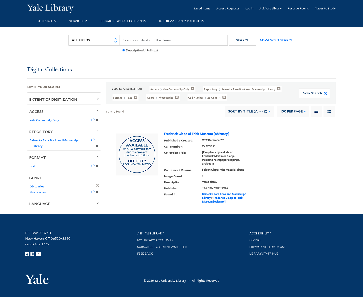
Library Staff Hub (264, 253)
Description (134, 50)
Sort (247, 111)
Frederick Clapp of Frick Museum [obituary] (196, 134)
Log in (249, 8)
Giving (254, 240)
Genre (35, 177)
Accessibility (260, 233)
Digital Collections (49, 70)
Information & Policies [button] (180, 21)
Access (36, 111)
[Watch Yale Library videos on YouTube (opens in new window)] (38, 254)
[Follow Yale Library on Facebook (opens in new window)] (27, 254)
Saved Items (201, 8)
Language (39, 203)
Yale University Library (50, 8)
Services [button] (76, 21)
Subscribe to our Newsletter (162, 247)
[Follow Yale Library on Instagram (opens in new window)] (32, 254)
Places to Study (325, 8)
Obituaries (37, 186)
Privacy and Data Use (267, 247)
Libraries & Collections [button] (121, 21)
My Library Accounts (155, 240)
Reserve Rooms (298, 8)
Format (37, 157)
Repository (41, 131)
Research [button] (45, 21)
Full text (152, 50)
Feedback (145, 253)
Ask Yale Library (270, 8)
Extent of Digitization (53, 99)
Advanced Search (276, 40)
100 (291, 111)
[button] (242, 40)
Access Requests (227, 8)
